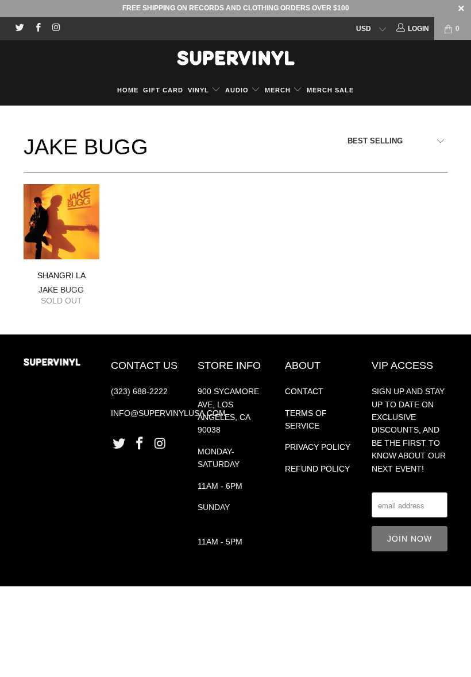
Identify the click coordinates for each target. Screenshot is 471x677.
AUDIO (238, 90)
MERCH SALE (330, 90)
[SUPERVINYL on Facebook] (37, 29)
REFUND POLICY (317, 468)
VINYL (199, 90)
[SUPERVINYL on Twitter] (19, 29)
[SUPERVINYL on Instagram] (55, 29)
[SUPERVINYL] (235, 58)
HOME (127, 90)
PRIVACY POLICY (317, 447)
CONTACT (304, 391)
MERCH (278, 90)
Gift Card (163, 90)
